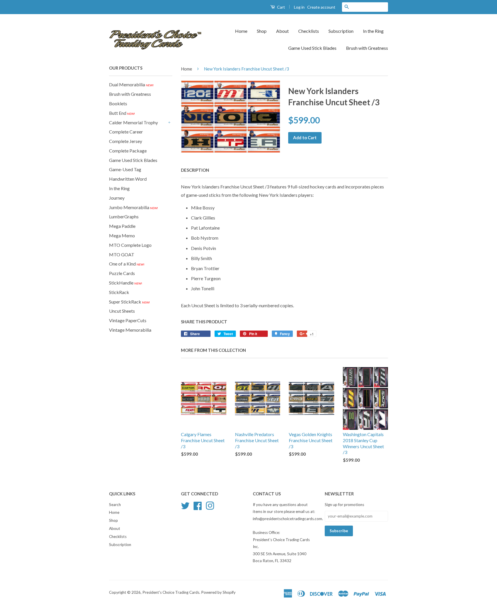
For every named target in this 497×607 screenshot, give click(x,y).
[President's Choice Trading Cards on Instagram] (210, 505)
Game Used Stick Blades (312, 48)
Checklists (308, 31)
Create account (321, 7)
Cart (280, 7)
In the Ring (373, 31)
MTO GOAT (121, 254)
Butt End (122, 113)
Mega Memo (122, 235)
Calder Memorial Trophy (133, 122)
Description (195, 170)
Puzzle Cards (122, 273)
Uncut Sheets (122, 311)
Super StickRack (129, 301)
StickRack (119, 292)
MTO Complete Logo (130, 245)
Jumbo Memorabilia (133, 207)
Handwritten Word (128, 179)
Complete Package (128, 150)
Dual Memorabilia (131, 84)
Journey (117, 198)
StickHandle (125, 282)
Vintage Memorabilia (130, 330)
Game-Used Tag (125, 169)
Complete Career (126, 131)
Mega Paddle (122, 226)
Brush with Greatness (367, 48)
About (282, 31)
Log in (299, 7)
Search (115, 504)
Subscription (340, 31)
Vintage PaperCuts (127, 320)
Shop (262, 31)
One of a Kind (126, 263)
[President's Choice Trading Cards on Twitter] (185, 505)
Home (241, 31)
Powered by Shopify (218, 592)
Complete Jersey (125, 141)
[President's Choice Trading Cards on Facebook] (197, 505)
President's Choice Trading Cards (170, 592)
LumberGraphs (124, 216)
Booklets (118, 103)
